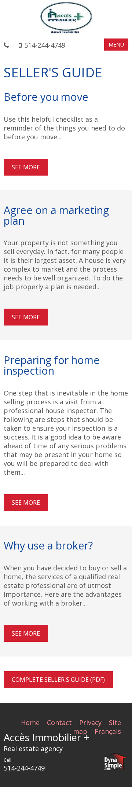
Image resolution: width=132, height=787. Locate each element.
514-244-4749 (44, 45)
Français (108, 731)
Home (30, 722)
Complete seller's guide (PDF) (58, 680)
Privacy (90, 722)
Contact (59, 722)
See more (26, 167)
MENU (116, 44)
